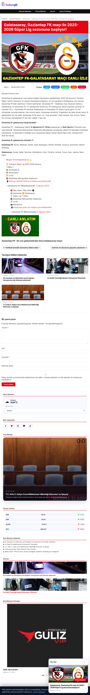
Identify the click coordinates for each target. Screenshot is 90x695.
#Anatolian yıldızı (20, 207)
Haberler (5, 19)
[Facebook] (5, 425)
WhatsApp (65, 87)
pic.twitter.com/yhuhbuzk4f (39, 181)
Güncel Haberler (25, 11)
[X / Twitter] (11, 425)
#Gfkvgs (12, 181)
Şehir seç (9, 406)
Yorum (5, 327)
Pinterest (82, 87)
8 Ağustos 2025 (43, 212)
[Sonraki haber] (83, 441)
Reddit (74, 87)
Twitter (47, 87)
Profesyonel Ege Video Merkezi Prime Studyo (20, 549)
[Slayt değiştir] (41, 675)
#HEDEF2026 (22, 181)
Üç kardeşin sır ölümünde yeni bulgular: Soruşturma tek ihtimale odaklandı (30, 542)
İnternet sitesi (7, 366)
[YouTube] (24, 425)
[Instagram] (17, 425)
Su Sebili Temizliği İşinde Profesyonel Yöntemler (21, 544)
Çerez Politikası (65, 11)
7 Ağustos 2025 (42, 186)
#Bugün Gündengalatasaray (17, 160)
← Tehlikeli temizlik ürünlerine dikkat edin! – (21, 248)
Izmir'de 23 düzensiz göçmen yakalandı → (69, 248)
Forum (52, 11)
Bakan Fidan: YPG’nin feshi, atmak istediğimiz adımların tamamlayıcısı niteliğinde (32, 551)
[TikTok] (30, 425)
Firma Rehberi (40, 11)
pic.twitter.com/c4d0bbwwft (40, 207)
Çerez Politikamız (39, 692)
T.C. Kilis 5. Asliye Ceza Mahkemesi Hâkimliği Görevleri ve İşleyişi (27, 547)
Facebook (55, 87)
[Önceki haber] (79, 441)
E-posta (6, 357)
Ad (3, 348)
